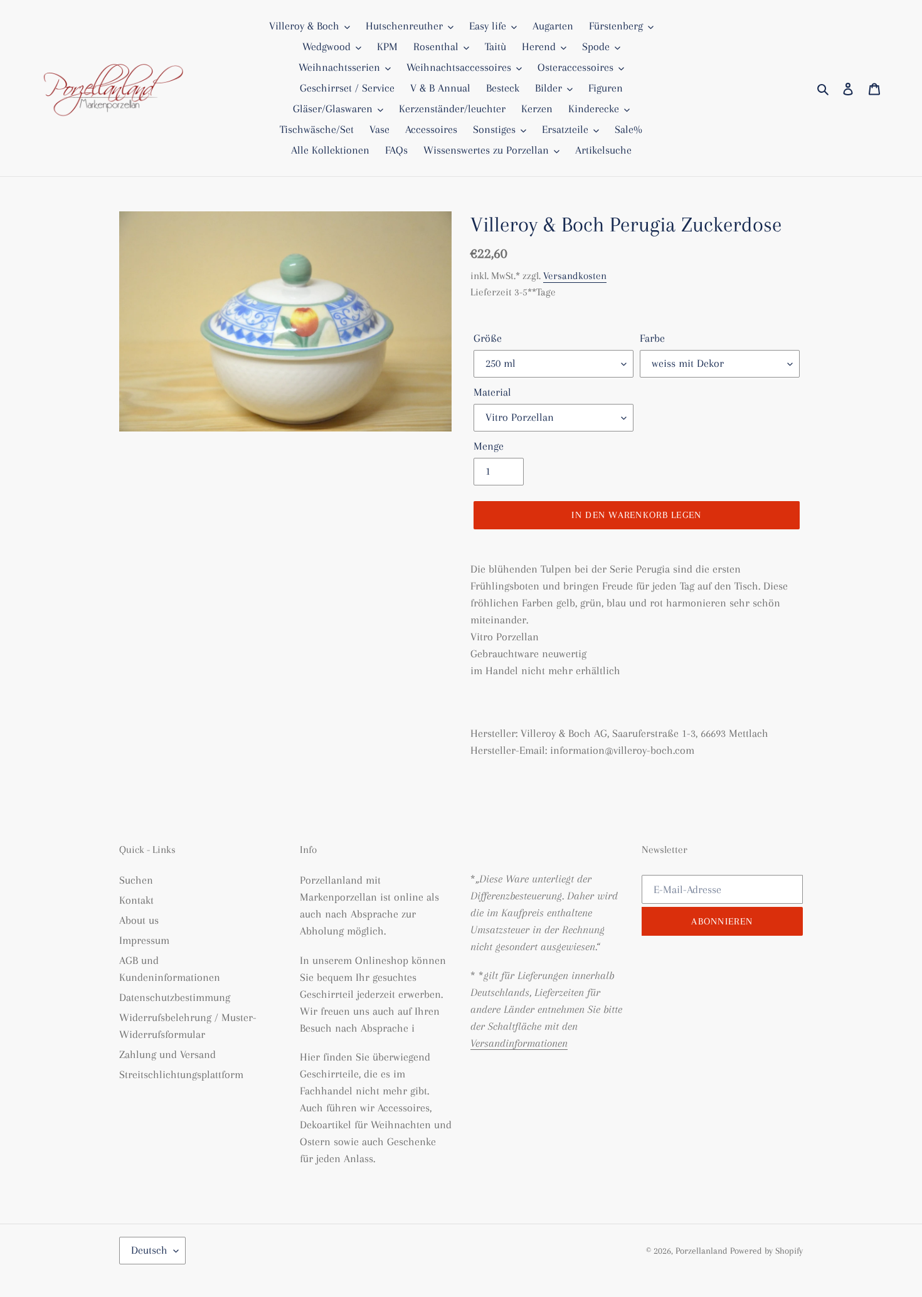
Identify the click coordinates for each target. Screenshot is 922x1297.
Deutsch (149, 1250)
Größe (488, 338)
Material (492, 392)
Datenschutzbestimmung (174, 997)
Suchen (136, 880)
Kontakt (136, 900)
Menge (489, 446)
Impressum (144, 940)
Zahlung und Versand (167, 1054)
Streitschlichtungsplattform (181, 1074)
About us (139, 920)
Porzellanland (703, 1251)
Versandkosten (575, 276)
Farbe (652, 338)
